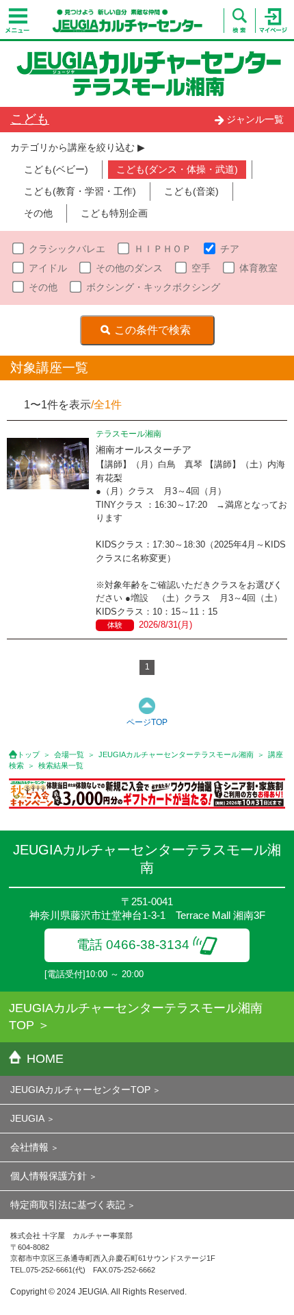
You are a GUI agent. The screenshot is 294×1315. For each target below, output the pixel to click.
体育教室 (258, 267)
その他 (38, 213)
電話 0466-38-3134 (133, 944)
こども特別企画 (114, 213)
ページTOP (147, 722)
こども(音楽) (191, 191)
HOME (45, 1059)
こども (29, 119)
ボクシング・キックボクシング (153, 287)
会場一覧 (69, 754)
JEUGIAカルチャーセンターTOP (80, 1089)
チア (229, 248)
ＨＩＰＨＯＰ (162, 248)
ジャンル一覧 (255, 119)
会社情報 (29, 1147)
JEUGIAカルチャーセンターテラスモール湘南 (176, 754)
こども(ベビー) (56, 169)
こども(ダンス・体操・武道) (177, 169)
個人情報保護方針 (48, 1175)
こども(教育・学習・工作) (80, 191)
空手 (201, 267)
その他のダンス (129, 267)
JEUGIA (27, 1118)
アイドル (48, 267)
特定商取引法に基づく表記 (67, 1204)
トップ (28, 754)
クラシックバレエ (67, 248)
